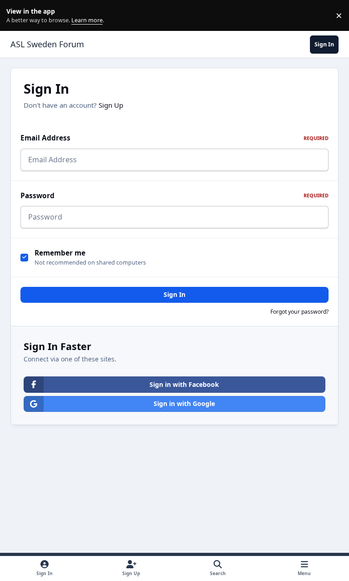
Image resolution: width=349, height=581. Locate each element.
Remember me (60, 253)
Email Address (174, 138)
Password (174, 195)
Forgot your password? (299, 312)
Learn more (17, 15)
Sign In (174, 294)
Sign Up (111, 105)
